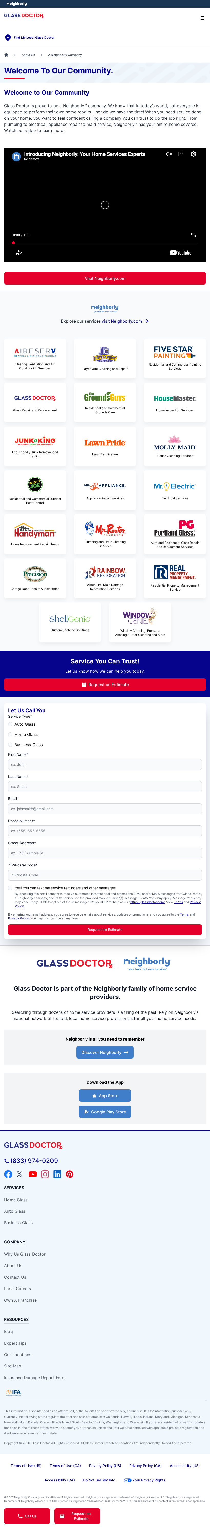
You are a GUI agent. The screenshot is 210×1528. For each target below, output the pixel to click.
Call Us (31, 1516)
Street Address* (22, 843)
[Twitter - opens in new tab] (20, 1174)
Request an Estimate (109, 684)
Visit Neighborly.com (105, 278)
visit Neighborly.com (122, 321)
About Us (13, 1265)
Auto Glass (24, 724)
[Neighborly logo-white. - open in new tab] (16, 4)
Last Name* (18, 776)
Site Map (12, 1366)
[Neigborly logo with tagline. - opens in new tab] (148, 964)
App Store (108, 1095)
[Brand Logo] (105, 1146)
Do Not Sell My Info (99, 1480)
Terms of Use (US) (25, 1465)
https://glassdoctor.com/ (147, 902)
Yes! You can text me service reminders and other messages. (66, 888)
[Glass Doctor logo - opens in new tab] (75, 964)
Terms (178, 902)
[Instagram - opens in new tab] (45, 1174)
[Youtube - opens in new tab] (33, 1174)
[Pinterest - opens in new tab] (70, 1174)
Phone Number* (21, 821)
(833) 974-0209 (34, 1161)
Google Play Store (108, 1111)
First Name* (18, 754)
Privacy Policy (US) (105, 1465)
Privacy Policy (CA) (145, 1465)
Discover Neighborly (101, 1052)
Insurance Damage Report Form (35, 1377)
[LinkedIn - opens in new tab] (57, 1174)
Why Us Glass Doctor (25, 1254)
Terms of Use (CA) (65, 1465)
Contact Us (15, 1277)
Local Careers (17, 1288)
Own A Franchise (20, 1300)
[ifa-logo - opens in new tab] (13, 1393)
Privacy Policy (18, 918)
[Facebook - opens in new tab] (8, 1174)
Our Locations (17, 1354)
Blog (8, 1331)
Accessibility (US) (185, 1465)
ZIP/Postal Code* (22, 865)
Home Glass (26, 734)
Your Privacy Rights (148, 1480)
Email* (13, 798)
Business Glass (28, 744)
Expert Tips (15, 1343)
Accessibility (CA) (60, 1480)
